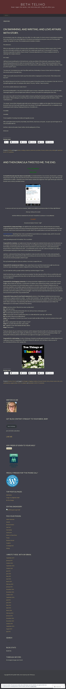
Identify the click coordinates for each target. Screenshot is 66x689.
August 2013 (9, 629)
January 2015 (9, 587)
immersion (33, 150)
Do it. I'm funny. (11, 426)
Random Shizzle (12, 381)
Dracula (40, 381)
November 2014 (10, 592)
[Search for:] (61, 15)
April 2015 (8, 579)
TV (21, 383)
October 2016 (9, 563)
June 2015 (8, 573)
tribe (16, 383)
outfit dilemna (6, 383)
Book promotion (10, 524)
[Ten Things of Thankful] (33, 356)
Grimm (51, 381)
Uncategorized (9, 545)
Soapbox (8, 543)
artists (19, 150)
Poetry (7, 538)
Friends (44, 381)
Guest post (9, 532)
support (12, 383)
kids (58, 381)
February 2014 (9, 613)
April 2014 (8, 608)
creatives (28, 150)
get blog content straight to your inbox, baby (27, 419)
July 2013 (8, 631)
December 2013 (10, 618)
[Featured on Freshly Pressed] (12, 481)
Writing (10, 150)
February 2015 (9, 584)
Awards (8, 522)
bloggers (26, 381)
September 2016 (10, 565)
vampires (24, 383)
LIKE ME (9, 437)
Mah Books (9, 495)
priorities (38, 150)
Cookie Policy (33, 686)
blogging (31, 381)
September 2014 (10, 597)
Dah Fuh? (8, 527)
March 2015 (9, 581)
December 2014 (10, 589)
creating (23, 150)
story (50, 150)
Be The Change (10, 500)
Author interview (10, 519)
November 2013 (10, 621)
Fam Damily (9, 530)
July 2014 (8, 600)
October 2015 (9, 568)
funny (48, 381)
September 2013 (10, 626)
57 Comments (41, 383)
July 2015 (8, 571)
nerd (61, 381)
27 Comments (10, 152)
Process (43, 150)
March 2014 (9, 610)
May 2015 (8, 576)
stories (47, 150)
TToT (19, 383)
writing (53, 150)
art (22, 381)
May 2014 (8, 605)
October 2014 (9, 594)
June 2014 (8, 602)
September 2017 (10, 558)
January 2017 (9, 560)
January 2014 (9, 615)
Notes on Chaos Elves (11, 535)
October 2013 (9, 623)
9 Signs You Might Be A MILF (12, 497)
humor (55, 381)
